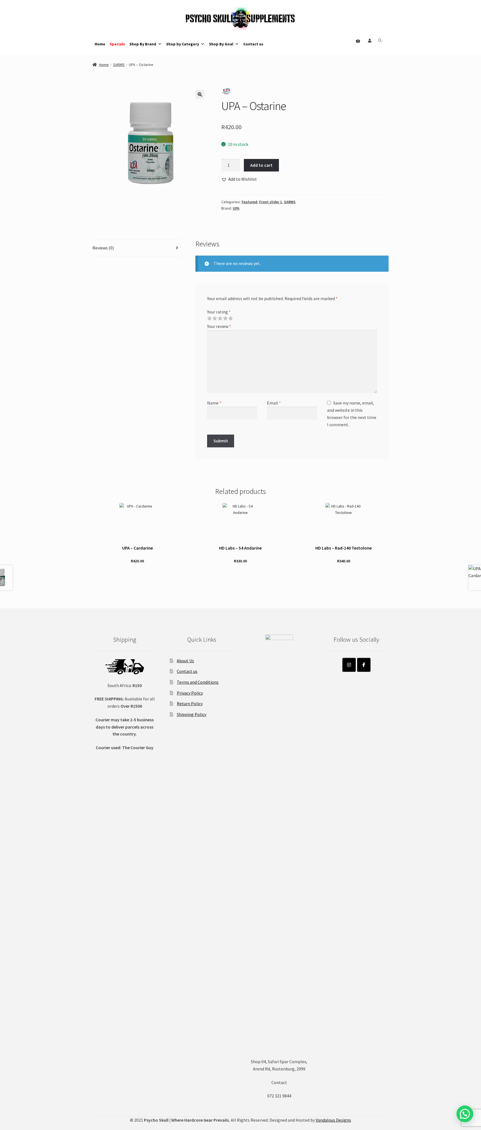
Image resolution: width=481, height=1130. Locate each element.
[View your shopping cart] (357, 33)
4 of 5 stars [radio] (225, 318)
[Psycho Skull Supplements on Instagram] (349, 665)
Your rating (219, 312)
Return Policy (190, 703)
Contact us (253, 43)
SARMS (119, 64)
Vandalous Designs (333, 1120)
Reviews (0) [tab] (103, 248)
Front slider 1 (270, 201)
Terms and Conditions (198, 682)
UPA (236, 208)
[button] (199, 94)
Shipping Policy (191, 714)
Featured (249, 201)
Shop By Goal (221, 43)
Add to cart (261, 165)
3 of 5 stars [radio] (220, 318)
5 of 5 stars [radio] (230, 318)
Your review (219, 326)
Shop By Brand (142, 43)
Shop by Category (182, 43)
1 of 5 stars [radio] (209, 318)
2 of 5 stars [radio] (214, 318)
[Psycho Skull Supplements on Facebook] (363, 665)
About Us (185, 660)
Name (214, 403)
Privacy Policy (190, 693)
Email (274, 403)
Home (100, 43)
